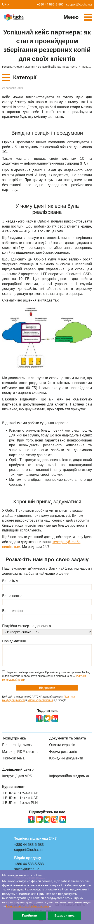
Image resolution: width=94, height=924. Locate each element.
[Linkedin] (62, 819)
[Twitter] (47, 819)
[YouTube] (39, 819)
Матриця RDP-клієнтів (20, 752)
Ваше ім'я (10, 581)
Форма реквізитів (63, 752)
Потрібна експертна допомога (26, 626)
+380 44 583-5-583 (50, 4)
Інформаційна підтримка (69, 776)
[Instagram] (54, 819)
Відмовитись (64, 915)
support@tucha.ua (79, 4)
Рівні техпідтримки (17, 745)
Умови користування (40, 700)
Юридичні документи (66, 758)
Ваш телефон (13, 611)
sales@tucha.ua (26, 869)
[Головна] (14, 17)
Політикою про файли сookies (27, 906)
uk (4, 4)
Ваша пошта (12, 596)
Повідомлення (14, 641)
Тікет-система (13, 758)
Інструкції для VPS (17, 776)
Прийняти (29, 915)
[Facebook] (31, 819)
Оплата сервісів (62, 745)
